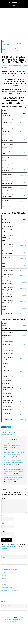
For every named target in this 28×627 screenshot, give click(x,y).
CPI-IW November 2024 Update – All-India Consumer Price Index (14, 455)
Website (3, 531)
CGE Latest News (13, 432)
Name (3, 516)
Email (3, 523)
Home (3, 563)
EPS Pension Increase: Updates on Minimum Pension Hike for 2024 (13, 472)
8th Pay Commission (7, 566)
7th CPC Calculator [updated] (9, 569)
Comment (4, 498)
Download (23, 122)
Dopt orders (4, 575)
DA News (3, 578)
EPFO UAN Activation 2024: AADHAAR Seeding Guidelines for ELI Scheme (13, 462)
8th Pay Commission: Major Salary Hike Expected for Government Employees (12, 445)
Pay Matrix (18, 43)
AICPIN (4, 49)
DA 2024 (3, 584)
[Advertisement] (14, 24)
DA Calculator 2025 (6, 587)
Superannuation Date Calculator (10, 590)
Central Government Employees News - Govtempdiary (14, 619)
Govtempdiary (14, 2)
